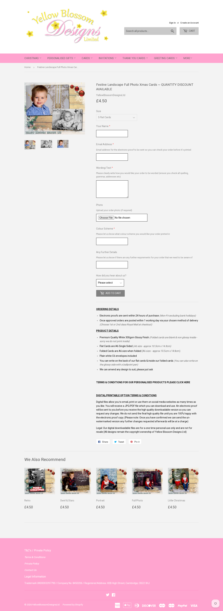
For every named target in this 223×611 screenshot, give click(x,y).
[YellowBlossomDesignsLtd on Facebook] (113, 595)
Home (27, 67)
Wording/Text (103, 167)
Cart (191, 30)
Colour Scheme (104, 228)
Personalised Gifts (60, 58)
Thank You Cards (134, 58)
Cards (86, 58)
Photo (99, 205)
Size (98, 111)
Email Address (104, 144)
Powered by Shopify (73, 604)
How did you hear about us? (111, 275)
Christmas (31, 58)
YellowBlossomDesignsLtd (46, 604)
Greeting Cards (164, 58)
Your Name (102, 126)
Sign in (172, 23)
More (186, 58)
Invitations (106, 58)
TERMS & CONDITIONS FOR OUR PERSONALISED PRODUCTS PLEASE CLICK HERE (143, 382)
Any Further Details (106, 252)
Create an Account (189, 23)
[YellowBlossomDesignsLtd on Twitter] (107, 595)
